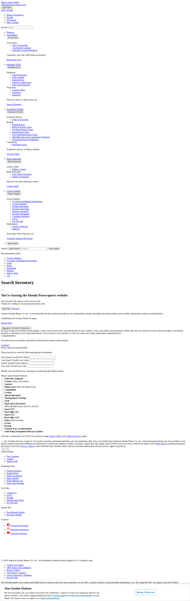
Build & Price (13, 473)
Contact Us (12, 493)
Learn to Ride (13, 186)
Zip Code (6, 366)
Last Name (6, 360)
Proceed (15, 308)
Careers (10, 459)
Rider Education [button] (14, 159)
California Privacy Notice (81, 595)
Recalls (10, 498)
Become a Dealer (14, 515)
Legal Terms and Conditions (19, 575)
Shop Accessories (14, 476)
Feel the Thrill (13, 154)
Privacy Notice (27, 446)
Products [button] (10, 32)
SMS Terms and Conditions (19, 567)
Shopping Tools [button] (14, 64)
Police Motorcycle (15, 481)
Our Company (13, 456)
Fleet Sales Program (15, 483)
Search (4, 27)
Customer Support (15, 238)
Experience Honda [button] (15, 109)
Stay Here (6, 309)
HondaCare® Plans (15, 500)
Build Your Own (14, 60)
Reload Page (6, 323)
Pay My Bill (12, 503)
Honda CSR (12, 461)
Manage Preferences (145, 592)
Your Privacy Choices (16, 572)
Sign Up (5, 449)
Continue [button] (5, 345)
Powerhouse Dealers (16, 512)
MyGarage (28, 238)
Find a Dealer (7, 10)
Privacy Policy (55, 436)
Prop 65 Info (12, 578)
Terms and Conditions (49, 598)
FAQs (9, 495)
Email (4, 363)
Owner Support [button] (13, 191)
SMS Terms (161, 444)
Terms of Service (73, 436)
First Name (6, 357)
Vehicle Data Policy (15, 565)
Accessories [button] (12, 35)
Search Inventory (14, 104)
